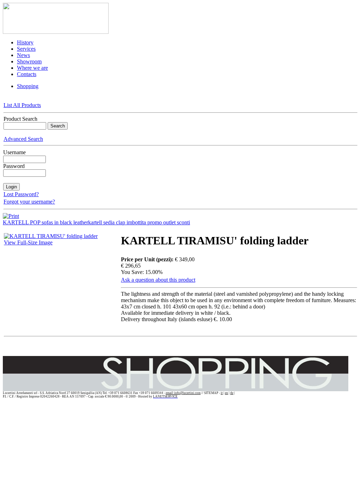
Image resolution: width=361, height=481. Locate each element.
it (222, 393)
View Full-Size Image (28, 242)
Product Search (20, 119)
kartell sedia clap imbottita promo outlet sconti (139, 222)
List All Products (22, 105)
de (231, 393)
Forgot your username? (29, 202)
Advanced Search (23, 139)
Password (14, 166)
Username (14, 152)
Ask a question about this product (158, 280)
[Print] (11, 214)
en (226, 393)
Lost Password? (21, 194)
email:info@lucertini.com (183, 393)
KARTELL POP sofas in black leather (45, 222)
